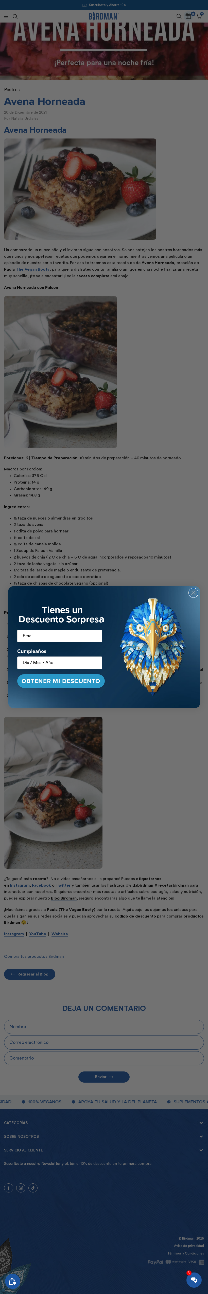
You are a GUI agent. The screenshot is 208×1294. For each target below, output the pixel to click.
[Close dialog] (193, 592)
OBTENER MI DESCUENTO (61, 681)
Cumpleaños (31, 651)
